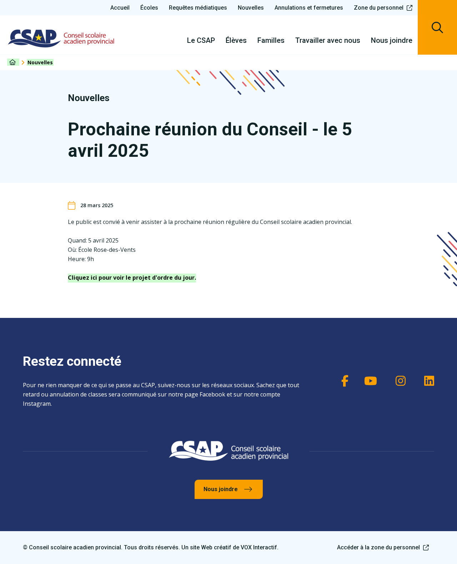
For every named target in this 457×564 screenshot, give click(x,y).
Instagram (398, 381)
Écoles (149, 7)
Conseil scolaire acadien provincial (61, 38)
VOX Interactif (259, 547)
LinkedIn (427, 381)
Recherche (437, 27)
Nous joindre (221, 489)
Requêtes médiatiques (198, 7)
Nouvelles (251, 7)
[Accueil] (13, 62)
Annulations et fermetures (309, 7)
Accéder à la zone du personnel (378, 547)
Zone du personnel (378, 7)
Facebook (341, 381)
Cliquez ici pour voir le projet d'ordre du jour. (132, 277)
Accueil (120, 7)
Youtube (370, 381)
